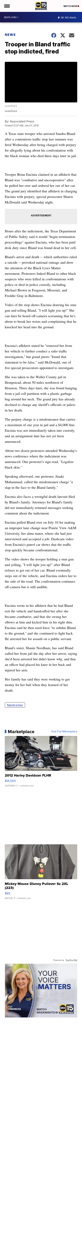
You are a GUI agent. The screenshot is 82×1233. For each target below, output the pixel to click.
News (10, 35)
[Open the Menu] (6, 6)
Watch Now (70, 6)
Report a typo (15, 704)
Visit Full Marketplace (64, 731)
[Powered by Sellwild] (71, 960)
